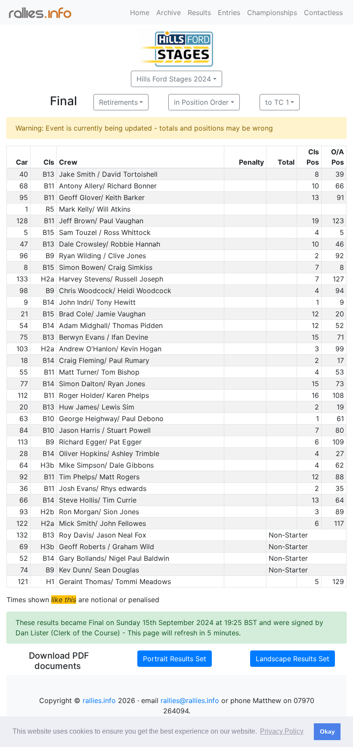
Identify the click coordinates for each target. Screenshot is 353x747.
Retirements (118, 102)
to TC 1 (277, 102)
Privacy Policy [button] (281, 731)
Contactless (323, 12)
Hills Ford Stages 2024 (173, 79)
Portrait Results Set (174, 658)
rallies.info (99, 700)
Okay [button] (327, 731)
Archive (168, 12)
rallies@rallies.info (190, 700)
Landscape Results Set (292, 658)
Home (139, 12)
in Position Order (201, 102)
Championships (272, 12)
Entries (229, 12)
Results (199, 12)
